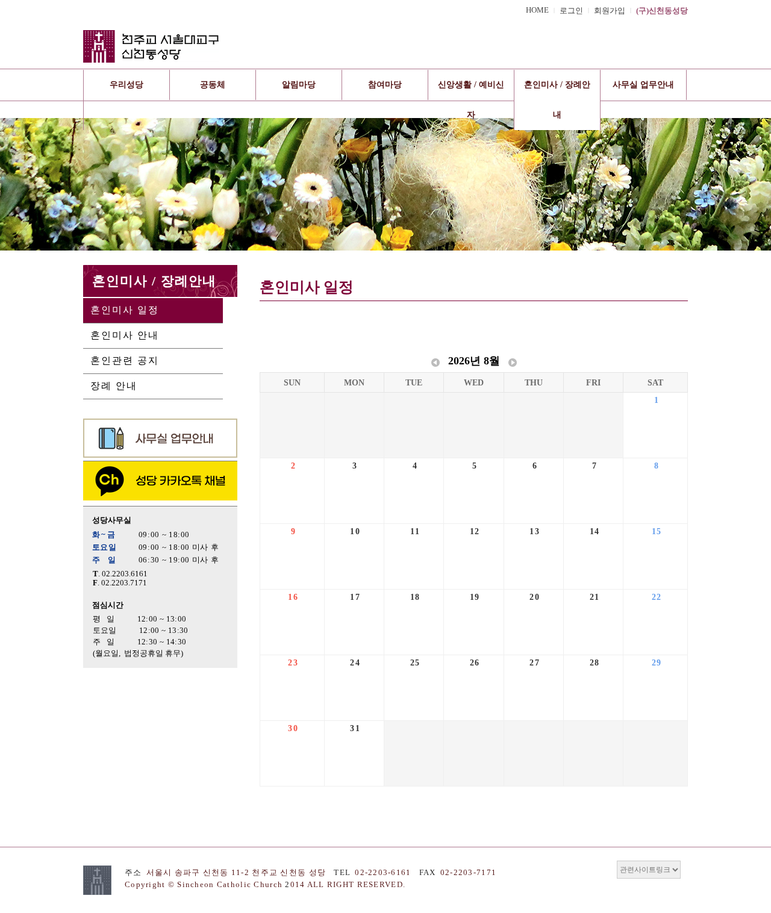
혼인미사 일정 (124, 310)
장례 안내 (113, 386)
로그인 (571, 11)
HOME (537, 10)
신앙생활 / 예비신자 (471, 99)
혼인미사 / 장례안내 (557, 99)
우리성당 (126, 84)
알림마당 (299, 84)
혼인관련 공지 (124, 360)
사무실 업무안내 (643, 84)
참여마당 (385, 84)
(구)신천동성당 (662, 11)
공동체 (212, 84)
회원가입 (609, 11)
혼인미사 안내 (124, 335)
